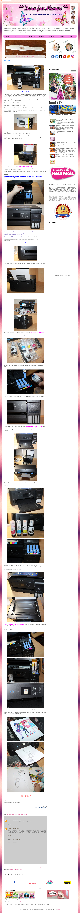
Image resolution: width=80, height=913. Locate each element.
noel (71, 198)
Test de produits (24, 814)
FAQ (57, 197)
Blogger (58, 909)
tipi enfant (69, 199)
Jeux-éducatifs (57, 191)
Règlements (12, 901)
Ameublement (65, 196)
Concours (62, 186)
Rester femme (51, 193)
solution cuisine (70, 195)
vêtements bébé (51, 200)
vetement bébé (73, 199)
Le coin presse (65, 195)
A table (72, 188)
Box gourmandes (60, 195)
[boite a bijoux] (58, 894)
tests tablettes (51, 195)
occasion (73, 198)
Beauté (56, 193)
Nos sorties (71, 191)
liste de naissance (58, 198)
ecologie (50, 198)
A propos (70, 192)
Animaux (55, 195)
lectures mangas (54, 196)
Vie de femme (57, 186)
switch (67, 199)
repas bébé (56, 199)
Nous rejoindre (66, 197)
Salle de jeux (52, 187)
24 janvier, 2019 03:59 (16, 839)
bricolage (72, 197)
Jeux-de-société (57, 192)
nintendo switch (68, 198)
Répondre (9, 824)
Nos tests (13, 814)
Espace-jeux (67, 186)
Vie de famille (73, 186)
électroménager (60, 196)
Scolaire (52, 192)
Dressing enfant (59, 189)
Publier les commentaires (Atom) (15, 869)
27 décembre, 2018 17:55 (16, 820)
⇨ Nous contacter (57, 200)
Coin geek (9, 814)
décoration (74, 192)
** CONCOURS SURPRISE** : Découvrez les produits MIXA (65, 142)
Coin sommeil (58, 188)
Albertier (9, 820)
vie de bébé (73, 190)
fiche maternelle (54, 198)
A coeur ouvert (65, 189)
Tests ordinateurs (71, 196)
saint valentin (60, 199)
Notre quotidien (51, 191)
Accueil (25, 867)
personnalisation (55, 197)
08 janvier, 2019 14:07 (17, 828)
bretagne (69, 197)
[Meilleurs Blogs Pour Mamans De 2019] (62, 275)
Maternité (67, 191)
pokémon (53, 199)
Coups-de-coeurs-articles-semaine (68, 187)
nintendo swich (64, 198)
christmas (74, 197)
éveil (54, 200)
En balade (64, 193)
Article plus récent (9, 867)
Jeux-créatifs (70, 189)
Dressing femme (63, 191)
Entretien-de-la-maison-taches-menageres (59, 190)
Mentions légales (61, 197)
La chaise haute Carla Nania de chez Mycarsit (25, 56)
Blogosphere (58, 187)
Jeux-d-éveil (69, 190)
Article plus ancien (41, 867)
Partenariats (17, 814)
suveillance (64, 199)
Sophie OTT (10, 828)
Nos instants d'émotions (64, 192)
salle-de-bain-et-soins (65, 188)
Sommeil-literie (59, 193)
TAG (68, 196)
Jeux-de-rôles (54, 189)
